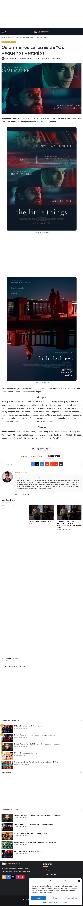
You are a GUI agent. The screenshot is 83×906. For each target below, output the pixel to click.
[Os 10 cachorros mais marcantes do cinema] (7, 836)
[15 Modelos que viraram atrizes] (7, 756)
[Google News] (37, 456)
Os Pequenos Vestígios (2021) (40, 521)
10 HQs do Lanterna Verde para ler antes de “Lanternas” (35, 842)
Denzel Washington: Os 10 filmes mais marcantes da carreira (37, 744)
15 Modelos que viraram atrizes (25, 753)
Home (5, 37)
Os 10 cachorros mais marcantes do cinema (30, 833)
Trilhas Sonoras (50, 875)
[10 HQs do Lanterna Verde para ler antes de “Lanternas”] (7, 845)
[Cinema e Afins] (41, 32)
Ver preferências (72, 898)
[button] (79, 881)
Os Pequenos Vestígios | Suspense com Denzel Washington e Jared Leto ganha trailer (69, 524)
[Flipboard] (54, 456)
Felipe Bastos (9, 59)
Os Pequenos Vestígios (41, 449)
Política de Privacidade (60, 902)
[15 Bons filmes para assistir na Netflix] (7, 729)
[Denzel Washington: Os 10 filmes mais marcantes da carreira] (7, 747)
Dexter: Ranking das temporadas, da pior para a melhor (35, 735)
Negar (55, 898)
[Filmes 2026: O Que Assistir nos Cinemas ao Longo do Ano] (7, 765)
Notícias (10, 37)
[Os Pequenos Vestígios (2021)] (41, 512)
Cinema (16, 37)
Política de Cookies (48, 902)
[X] (21, 494)
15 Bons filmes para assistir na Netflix (28, 726)
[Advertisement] (41, 14)
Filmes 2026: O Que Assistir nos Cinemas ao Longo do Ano (36, 762)
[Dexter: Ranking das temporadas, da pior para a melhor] (7, 738)
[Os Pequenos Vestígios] (14, 581)
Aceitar (38, 898)
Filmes (47, 870)
